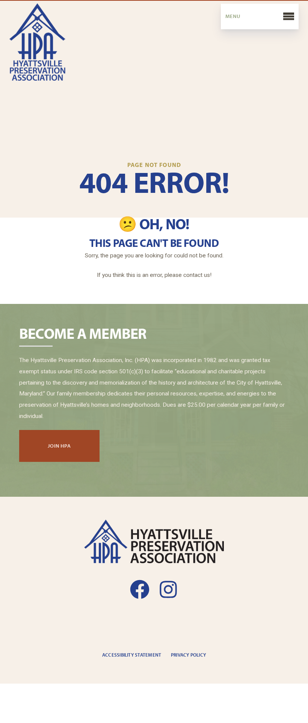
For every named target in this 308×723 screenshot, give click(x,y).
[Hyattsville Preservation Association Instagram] (168, 589)
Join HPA (59, 445)
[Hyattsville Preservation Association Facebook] (139, 589)
